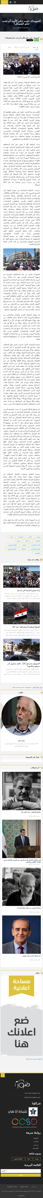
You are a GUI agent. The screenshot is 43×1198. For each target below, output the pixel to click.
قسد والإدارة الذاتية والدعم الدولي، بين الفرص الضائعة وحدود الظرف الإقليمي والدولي (22, 861)
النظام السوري (12, 549)
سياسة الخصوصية (12, 1186)
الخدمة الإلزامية (35, 545)
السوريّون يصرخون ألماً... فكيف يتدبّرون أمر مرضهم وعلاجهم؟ (23, 665)
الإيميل (3, 1171)
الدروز (30, 537)
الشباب (24, 545)
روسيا (18, 541)
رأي (9, 47)
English (4, 2)
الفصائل (38, 541)
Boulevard (21, 1195)
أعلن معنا (35, 1148)
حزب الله (27, 541)
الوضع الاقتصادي (35, 549)
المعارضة (37, 553)
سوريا (38, 537)
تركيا (29, 1159)
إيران (11, 537)
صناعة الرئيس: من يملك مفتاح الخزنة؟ (29, 908)
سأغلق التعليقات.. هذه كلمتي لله (31, 812)
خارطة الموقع (24, 1186)
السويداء (20, 537)
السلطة (23, 549)
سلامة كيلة (21, 741)
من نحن (36, 1145)
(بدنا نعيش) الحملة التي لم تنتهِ (28, 590)
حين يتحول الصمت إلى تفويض (32, 956)
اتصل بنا (36, 1141)
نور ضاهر (35, 47)
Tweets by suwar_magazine (34, 1059)
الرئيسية (36, 1138)
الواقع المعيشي (12, 545)
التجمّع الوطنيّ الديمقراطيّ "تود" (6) (26, 627)
